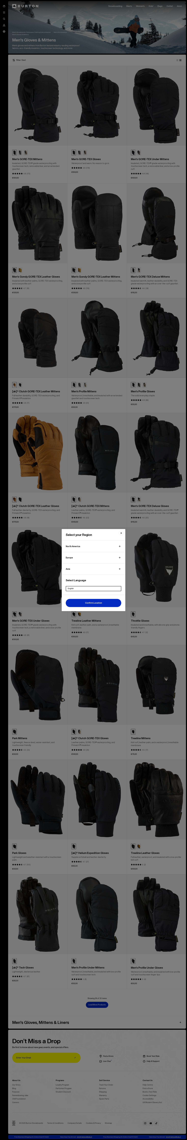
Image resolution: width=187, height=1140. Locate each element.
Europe (69, 558)
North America (73, 546)
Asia (68, 569)
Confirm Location (93, 603)
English (71, 588)
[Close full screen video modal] (121, 533)
